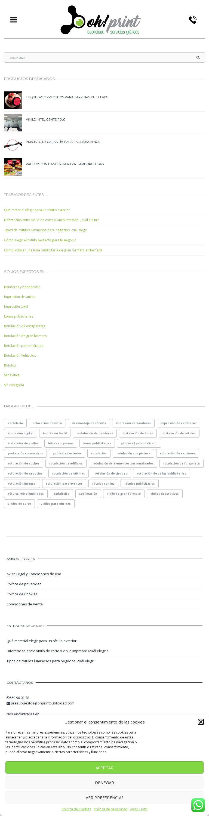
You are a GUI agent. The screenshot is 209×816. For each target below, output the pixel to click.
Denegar (104, 782)
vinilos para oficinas (56, 504)
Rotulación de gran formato (25, 336)
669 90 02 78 (19, 697)
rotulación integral (22, 483)
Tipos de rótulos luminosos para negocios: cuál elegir (45, 230)
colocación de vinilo (47, 423)
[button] (201, 722)
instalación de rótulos (179, 433)
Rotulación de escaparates (24, 326)
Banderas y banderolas (22, 287)
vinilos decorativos (164, 493)
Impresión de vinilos (19, 296)
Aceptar (104, 767)
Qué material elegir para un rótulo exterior (37, 210)
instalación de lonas (138, 433)
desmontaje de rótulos (89, 423)
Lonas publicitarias (18, 316)
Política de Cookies (76, 809)
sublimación (88, 493)
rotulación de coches (23, 463)
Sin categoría (14, 385)
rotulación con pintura (133, 453)
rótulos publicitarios (139, 483)
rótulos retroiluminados (26, 493)
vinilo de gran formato (124, 493)
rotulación (99, 453)
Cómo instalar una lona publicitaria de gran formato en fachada (53, 250)
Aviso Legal (138, 809)
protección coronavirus (25, 453)
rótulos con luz (103, 483)
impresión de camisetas (178, 423)
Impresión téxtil (16, 306)
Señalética (12, 375)
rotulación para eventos (64, 483)
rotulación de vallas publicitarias (161, 473)
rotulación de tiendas (111, 473)
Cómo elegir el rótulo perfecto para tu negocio (40, 240)
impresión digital (20, 433)
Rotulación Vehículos (20, 355)
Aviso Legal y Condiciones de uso (34, 573)
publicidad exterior (67, 453)
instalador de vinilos (23, 443)
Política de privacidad (110, 809)
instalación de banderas (94, 433)
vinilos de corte (19, 504)
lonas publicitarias (97, 443)
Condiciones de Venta (25, 604)
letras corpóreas (60, 443)
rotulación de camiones (177, 453)
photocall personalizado (139, 443)
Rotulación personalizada (24, 345)
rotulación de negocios (25, 473)
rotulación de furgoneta (181, 463)
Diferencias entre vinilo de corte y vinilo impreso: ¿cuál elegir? (51, 220)
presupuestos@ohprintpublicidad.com (42, 703)
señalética (61, 493)
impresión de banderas (133, 423)
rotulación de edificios (66, 463)
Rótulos (10, 365)
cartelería (15, 423)
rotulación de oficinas (68, 473)
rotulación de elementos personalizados (123, 463)
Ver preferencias (105, 797)
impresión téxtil (55, 433)
